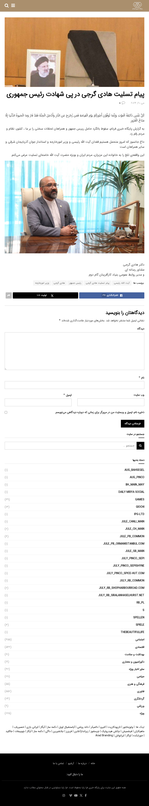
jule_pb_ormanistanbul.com (123, 544)
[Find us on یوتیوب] (75, 795)
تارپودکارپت (114, 727)
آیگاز (42, 727)
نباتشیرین (58, 731)
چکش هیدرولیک (110, 731)
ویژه (142, 713)
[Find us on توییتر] (81, 795)
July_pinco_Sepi (132, 558)
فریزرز (69, 731)
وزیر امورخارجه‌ (42, 283)
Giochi (140, 507)
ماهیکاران (139, 731)
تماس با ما (58, 763)
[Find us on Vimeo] (70, 795)
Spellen (138, 617)
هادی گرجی (59, 283)
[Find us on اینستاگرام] (63, 795)
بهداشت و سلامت (134, 654)
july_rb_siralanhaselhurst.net (121, 595)
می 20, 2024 (137, 103)
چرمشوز (95, 731)
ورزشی (140, 706)
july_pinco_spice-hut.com (125, 573)
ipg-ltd (139, 514)
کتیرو (103, 727)
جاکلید (9, 731)
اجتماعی (139, 639)
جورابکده (138, 735)
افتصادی (139, 647)
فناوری (140, 691)
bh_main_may (135, 485)
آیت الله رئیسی (122, 283)
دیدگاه (140, 329)
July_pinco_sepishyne (128, 566)
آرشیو (71, 763)
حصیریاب (19, 727)
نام (141, 378)
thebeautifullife (132, 632)
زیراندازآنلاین (81, 731)
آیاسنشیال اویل (67, 727)
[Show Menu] (13, 6)
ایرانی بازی (32, 727)
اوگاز (128, 735)
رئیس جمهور (75, 283)
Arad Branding (104, 735)
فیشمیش (127, 731)
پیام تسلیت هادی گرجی (97, 283)
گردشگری (139, 699)
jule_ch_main (134, 529)
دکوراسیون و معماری (133, 662)
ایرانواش (119, 735)
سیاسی (140, 676)
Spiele (140, 625)
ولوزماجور (128, 727)
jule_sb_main (134, 551)
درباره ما (82, 763)
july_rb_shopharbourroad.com (121, 588)
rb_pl (140, 603)
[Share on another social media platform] (9, 295)
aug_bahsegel (134, 470)
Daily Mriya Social (131, 492)
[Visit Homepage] (137, 6)
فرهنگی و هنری (135, 684)
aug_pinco (137, 477)
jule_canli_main (132, 521)
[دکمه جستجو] (7, 6)
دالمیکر (94, 727)
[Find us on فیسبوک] (86, 795)
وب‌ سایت (139, 395)
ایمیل (67, 395)
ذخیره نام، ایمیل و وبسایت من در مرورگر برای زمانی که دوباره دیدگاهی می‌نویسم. (99, 412)
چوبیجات (20, 731)
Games (139, 499)
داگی (48, 731)
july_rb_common (132, 581)
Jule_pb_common (132, 536)
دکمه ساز (52, 727)
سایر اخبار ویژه (136, 669)
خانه (93, 763)
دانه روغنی (83, 727)
